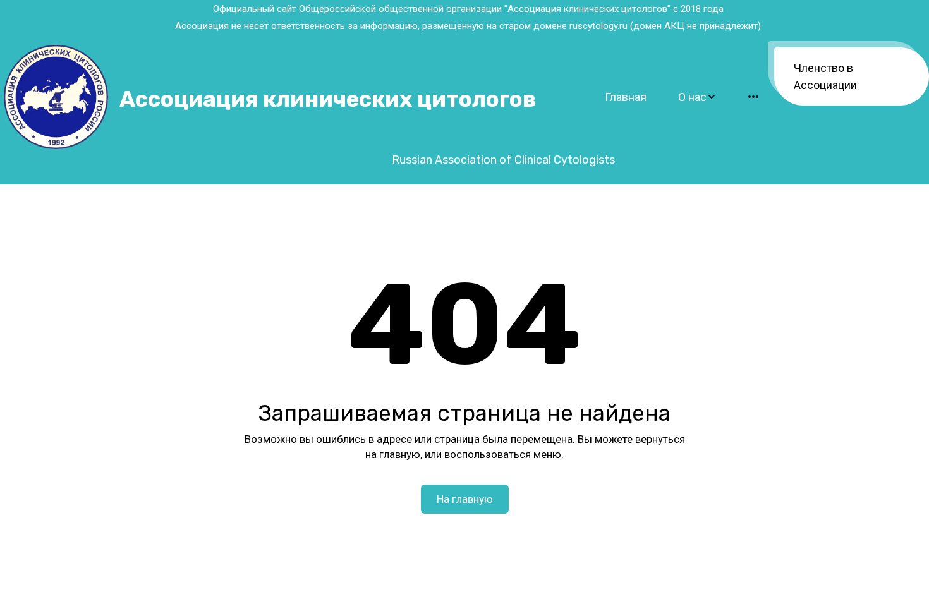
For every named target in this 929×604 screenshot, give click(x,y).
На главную (465, 499)
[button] (697, 97)
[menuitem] (625, 97)
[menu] (663, 97)
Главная (626, 97)
